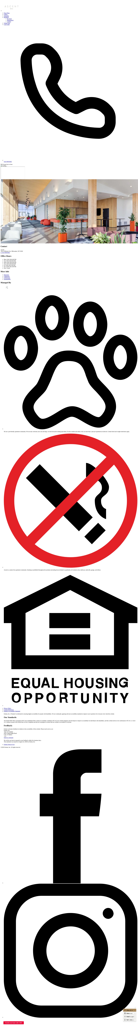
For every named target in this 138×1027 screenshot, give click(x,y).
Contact (9, 21)
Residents (6, 17)
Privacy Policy (7, 708)
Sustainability (7, 279)
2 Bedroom (7, 276)
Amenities (6, 16)
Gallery (6, 14)
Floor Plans (7, 13)
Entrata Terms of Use (9, 744)
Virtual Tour (7, 23)
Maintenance (10, 20)
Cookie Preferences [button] (9, 709)
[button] (70, 429)
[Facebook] (70, 883)
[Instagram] (70, 1017)
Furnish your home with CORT (13, 1022)
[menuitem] (70, 13)
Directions (6, 275)
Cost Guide (7, 24)
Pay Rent (9, 18)
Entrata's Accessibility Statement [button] (12, 711)
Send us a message (8, 737)
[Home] (12, 4)
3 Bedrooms (7, 277)
